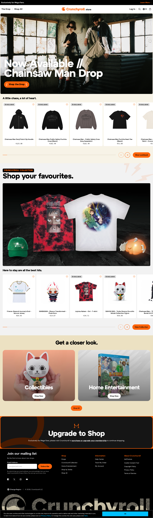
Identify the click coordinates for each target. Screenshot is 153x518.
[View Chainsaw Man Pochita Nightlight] (135, 245)
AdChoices (128, 459)
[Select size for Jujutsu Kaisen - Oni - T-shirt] (100, 276)
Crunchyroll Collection (69, 463)
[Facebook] (8, 479)
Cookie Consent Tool (131, 463)
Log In (132, 9)
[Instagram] (20, 479)
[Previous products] (121, 155)
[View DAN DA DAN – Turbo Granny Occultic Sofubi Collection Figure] (119, 291)
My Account (99, 466)
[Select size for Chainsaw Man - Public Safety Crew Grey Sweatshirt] (100, 104)
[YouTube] (27, 479)
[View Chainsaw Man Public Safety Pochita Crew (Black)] (52, 119)
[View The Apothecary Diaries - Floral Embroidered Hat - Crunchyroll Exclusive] (17, 244)
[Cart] (150, 9)
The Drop (5, 9)
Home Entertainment (68, 466)
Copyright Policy (130, 466)
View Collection (141, 327)
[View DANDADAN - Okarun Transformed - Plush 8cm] (52, 291)
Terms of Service (130, 473)
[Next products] (127, 155)
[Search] (139, 9)
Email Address (12, 462)
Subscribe (45, 466)
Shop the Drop (16, 84)
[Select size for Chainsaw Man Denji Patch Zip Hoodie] (33, 104)
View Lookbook (141, 155)
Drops (63, 459)
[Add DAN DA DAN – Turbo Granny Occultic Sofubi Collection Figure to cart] (134, 276)
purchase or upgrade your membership (89, 440)
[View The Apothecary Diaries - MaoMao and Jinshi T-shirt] (99, 217)
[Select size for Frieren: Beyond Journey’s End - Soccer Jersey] (33, 276)
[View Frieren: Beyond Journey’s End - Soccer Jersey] (19, 291)
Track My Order (100, 463)
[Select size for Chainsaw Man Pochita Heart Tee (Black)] (134, 104)
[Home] (76, 9)
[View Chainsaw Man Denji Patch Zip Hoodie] (19, 119)
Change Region (15, 489)
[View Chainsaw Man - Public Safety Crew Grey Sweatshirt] (86, 119)
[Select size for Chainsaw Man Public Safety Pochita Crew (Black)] (67, 104)
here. (86, 516)
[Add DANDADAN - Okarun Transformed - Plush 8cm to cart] (67, 276)
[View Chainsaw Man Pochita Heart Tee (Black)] (119, 119)
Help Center (99, 459)
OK (125, 514)
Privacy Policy (129, 470)
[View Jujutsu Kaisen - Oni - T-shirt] (54, 217)
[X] (14, 479)
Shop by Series (66, 470)
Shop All (18, 9)
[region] (78, 124)
